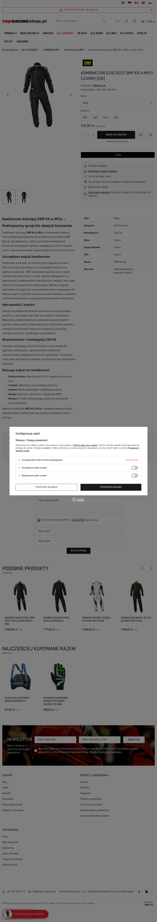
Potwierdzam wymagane (46, 487)
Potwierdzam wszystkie (111, 487)
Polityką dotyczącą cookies (85, 445)
